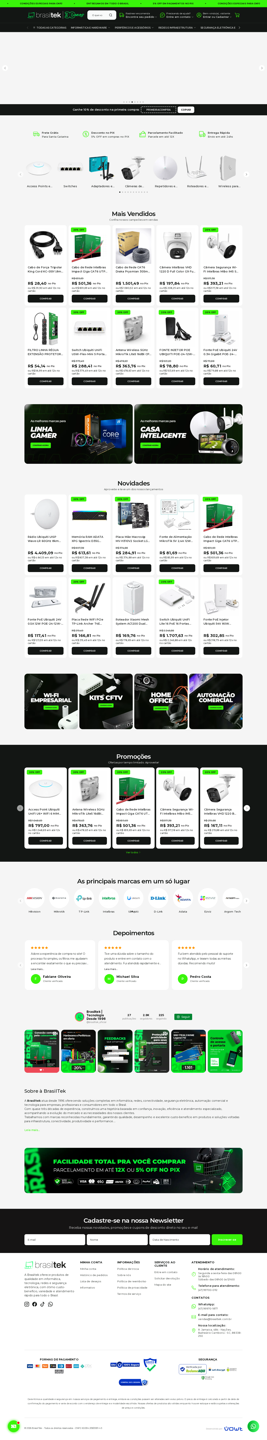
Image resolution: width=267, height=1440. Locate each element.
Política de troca (128, 1268)
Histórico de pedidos (94, 1275)
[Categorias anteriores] (27, 27)
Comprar (46, 298)
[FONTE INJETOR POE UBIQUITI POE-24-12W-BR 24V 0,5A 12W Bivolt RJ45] (177, 329)
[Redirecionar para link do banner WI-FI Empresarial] (51, 701)
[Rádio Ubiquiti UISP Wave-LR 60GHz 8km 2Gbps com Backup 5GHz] (46, 515)
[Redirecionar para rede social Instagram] (26, 1304)
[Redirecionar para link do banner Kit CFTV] (106, 701)
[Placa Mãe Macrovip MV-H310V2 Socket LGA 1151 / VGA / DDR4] (133, 515)
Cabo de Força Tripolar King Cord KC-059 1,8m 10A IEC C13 (45, 271)
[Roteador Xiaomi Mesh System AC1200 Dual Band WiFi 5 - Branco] (133, 598)
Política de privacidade (132, 1287)
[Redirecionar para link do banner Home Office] (161, 701)
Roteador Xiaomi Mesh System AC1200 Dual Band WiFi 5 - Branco (132, 624)
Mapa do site (162, 1284)
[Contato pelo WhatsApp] (253, 1426)
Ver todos (132, 852)
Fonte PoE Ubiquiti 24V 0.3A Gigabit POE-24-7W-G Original (220, 354)
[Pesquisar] (110, 15)
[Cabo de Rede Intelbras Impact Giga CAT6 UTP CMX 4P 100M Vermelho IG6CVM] (90, 246)
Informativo (87, 1287)
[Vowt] (224, 1428)
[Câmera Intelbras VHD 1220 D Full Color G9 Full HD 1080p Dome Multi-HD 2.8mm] (177, 246)
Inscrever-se (227, 1239)
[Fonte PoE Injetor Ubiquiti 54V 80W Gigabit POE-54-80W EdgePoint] (221, 598)
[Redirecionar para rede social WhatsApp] (50, 1304)
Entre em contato (165, 1272)
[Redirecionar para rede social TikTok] (42, 1304)
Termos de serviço (129, 1293)
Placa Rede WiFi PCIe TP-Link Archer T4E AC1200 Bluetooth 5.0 (87, 624)
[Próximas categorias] (239, 27)
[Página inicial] (56, 15)
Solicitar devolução (167, 1278)
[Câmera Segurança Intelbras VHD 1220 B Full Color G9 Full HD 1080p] (221, 788)
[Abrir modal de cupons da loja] (14, 1426)
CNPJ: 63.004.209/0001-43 (88, 1428)
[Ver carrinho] (237, 15)
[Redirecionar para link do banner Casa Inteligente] (188, 433)
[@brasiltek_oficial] (79, 1017)
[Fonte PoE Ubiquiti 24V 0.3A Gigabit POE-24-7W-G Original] (221, 329)
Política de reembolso (131, 1281)
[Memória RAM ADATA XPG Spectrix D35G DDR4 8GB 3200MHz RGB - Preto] (90, 515)
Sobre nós (124, 1275)
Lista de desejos (90, 1281)
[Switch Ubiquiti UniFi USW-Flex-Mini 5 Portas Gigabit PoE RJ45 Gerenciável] (90, 329)
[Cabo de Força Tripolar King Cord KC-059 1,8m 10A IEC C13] (46, 246)
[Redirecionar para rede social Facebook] (34, 1304)
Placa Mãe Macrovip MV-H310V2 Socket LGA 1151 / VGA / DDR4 (133, 541)
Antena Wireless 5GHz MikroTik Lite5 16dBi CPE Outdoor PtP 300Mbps (133, 354)
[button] (5, 68)
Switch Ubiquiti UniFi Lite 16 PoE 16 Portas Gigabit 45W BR (174, 624)
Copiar (186, 109)
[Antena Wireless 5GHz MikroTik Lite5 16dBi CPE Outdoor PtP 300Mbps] (133, 329)
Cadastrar (222, 16)
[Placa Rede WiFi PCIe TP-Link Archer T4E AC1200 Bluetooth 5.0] (90, 598)
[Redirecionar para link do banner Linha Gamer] (78, 433)
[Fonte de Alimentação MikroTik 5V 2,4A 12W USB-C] (177, 515)
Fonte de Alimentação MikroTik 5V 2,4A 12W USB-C (175, 541)
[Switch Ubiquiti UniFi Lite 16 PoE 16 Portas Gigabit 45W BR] (177, 598)
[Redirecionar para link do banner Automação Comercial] (216, 701)
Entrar (207, 16)
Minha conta (88, 1268)
